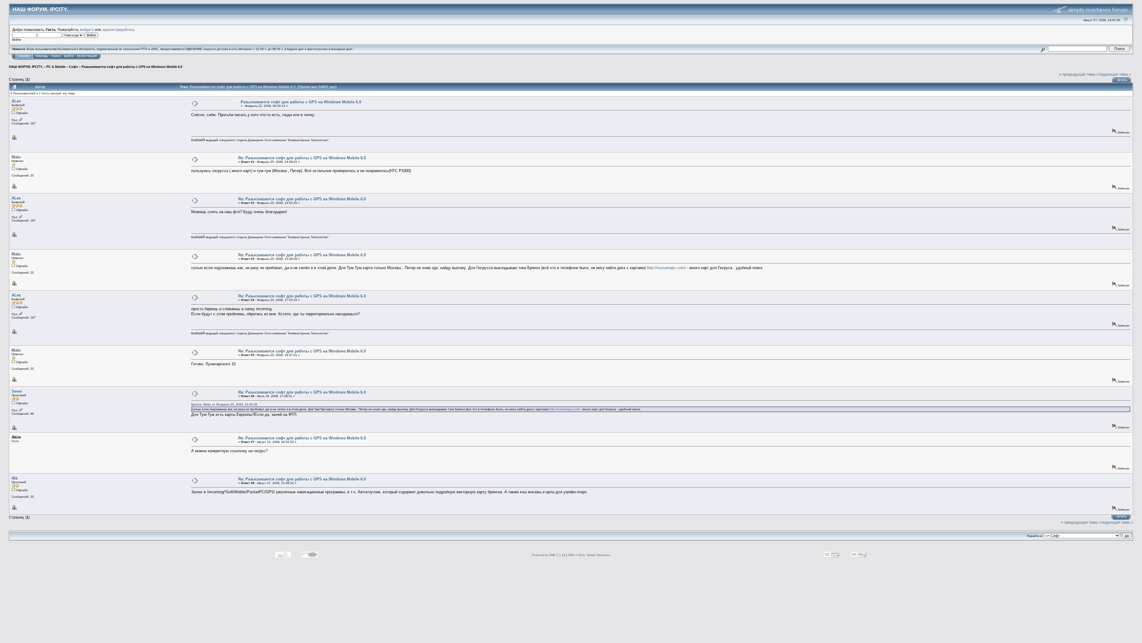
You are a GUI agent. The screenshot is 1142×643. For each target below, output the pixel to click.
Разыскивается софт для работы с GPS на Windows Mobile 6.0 (131, 66)
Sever (17, 391)
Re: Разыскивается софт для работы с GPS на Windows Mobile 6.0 (302, 158)
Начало (23, 56)
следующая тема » (1113, 74)
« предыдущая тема (1077, 74)
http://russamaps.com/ (666, 268)
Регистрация (87, 56)
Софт (73, 66)
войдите (87, 30)
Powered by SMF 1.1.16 (548, 555)
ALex (16, 101)
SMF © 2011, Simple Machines (589, 555)
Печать (1122, 80)
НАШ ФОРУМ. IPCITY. (26, 66)
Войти (68, 56)
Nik (15, 478)
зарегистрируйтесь (118, 30)
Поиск (56, 56)
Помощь (41, 56)
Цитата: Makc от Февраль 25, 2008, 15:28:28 (224, 404)
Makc (16, 157)
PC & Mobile (55, 66)
